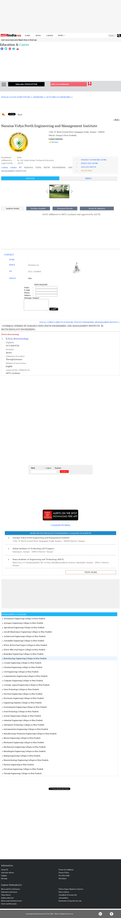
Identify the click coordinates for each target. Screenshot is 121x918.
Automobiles (63, 898)
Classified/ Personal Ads (68, 895)
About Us (4, 869)
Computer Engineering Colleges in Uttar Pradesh (23, 680)
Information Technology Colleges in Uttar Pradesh (24, 725)
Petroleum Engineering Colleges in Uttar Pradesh (23, 769)
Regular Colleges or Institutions (15, 97)
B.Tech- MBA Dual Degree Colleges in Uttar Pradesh (24, 649)
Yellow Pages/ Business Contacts (71, 889)
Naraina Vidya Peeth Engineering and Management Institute (41, 537)
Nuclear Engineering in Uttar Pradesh (19, 764)
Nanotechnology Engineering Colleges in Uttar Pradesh (26, 760)
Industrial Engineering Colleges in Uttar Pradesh (23, 720)
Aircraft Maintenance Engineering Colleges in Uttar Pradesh (28, 632)
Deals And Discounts (9, 904)
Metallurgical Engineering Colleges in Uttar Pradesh (24, 751)
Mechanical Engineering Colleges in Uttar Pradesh (24, 742)
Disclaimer (63, 878)
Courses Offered (9, 168)
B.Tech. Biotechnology (10, 334)
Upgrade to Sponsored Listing (93, 160)
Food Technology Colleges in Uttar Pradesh (21, 711)
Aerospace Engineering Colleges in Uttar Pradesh (23, 623)
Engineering (38, 97)
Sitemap (4, 878)
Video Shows (6, 895)
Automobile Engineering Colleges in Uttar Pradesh (24, 640)
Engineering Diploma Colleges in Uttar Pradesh (23, 702)
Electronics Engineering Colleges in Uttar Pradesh (24, 698)
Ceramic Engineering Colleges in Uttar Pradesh (22, 663)
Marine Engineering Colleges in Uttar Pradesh (22, 738)
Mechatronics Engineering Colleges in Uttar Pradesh (25, 747)
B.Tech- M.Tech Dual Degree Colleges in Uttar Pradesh (25, 645)
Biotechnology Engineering (58, 97)
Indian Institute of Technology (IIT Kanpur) (33, 548)
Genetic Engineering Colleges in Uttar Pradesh (22, 716)
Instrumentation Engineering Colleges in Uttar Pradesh (26, 729)
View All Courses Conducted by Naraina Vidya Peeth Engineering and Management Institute (78, 322)
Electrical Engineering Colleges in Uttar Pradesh (23, 694)
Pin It (20, 114)
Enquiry (4, 875)
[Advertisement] (60, 16)
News (38, 35)
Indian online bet (7, 898)
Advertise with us (7, 872)
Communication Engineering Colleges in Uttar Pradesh (25, 676)
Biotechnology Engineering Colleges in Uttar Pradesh (25, 658)
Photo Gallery (64, 892)
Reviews (55, 142)
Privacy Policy (64, 872)
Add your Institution (60, 84)
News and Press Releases (10, 889)
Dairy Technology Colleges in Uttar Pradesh (21, 689)
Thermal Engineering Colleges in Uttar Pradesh (22, 773)
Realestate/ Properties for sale (70, 901)
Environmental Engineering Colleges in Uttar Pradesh (25, 707)
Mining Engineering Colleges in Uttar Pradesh (22, 756)
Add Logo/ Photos (88, 167)
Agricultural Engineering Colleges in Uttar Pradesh (24, 627)
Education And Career (9, 892)
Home (27, 35)
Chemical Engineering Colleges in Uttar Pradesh (23, 667)
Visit (30, 278)
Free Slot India (64, 875)
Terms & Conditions (66, 869)
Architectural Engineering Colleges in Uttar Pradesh (24, 636)
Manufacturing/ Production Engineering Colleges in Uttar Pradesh (30, 733)
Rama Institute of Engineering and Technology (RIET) (38, 559)
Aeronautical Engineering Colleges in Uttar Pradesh (24, 618)
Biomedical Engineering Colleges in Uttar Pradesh (23, 654)
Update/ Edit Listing (89, 163)
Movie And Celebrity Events (11, 901)
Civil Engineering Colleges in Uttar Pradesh (21, 672)
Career (49, 35)
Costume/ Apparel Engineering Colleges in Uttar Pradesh (26, 685)
